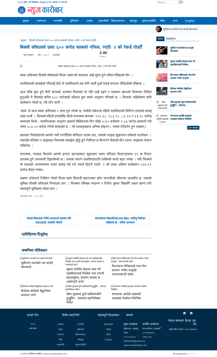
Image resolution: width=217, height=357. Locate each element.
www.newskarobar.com (135, 345)
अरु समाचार (193, 127)
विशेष (108, 334)
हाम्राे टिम (32, 315)
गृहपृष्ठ (25, 20)
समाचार (61, 324)
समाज (60, 329)
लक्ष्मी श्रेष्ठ (33, 328)
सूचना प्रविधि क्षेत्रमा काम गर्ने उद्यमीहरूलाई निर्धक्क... (182, 63)
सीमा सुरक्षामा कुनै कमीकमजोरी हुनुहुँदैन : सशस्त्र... (183, 104)
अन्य (175, 20)
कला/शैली (103, 20)
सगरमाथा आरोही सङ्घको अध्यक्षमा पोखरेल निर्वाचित (180, 117)
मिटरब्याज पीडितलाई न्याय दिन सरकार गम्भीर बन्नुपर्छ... (183, 76)
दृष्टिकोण (74, 20)
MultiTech (192, 353)
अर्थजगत (41, 20)
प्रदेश (90, 20)
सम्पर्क (108, 329)
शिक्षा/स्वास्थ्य (118, 20)
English (190, 20)
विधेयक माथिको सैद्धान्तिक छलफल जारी (180, 90)
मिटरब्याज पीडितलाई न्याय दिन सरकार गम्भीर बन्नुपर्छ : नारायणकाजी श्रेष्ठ (129, 270)
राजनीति (58, 20)
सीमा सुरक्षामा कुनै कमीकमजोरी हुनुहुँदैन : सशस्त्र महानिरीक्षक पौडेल (83, 298)
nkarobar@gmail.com (134, 341)
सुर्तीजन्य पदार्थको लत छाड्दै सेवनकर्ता (178, 29)
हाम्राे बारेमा (108, 324)
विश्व (162, 20)
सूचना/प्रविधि (149, 20)
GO (181, 2)
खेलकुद (133, 20)
